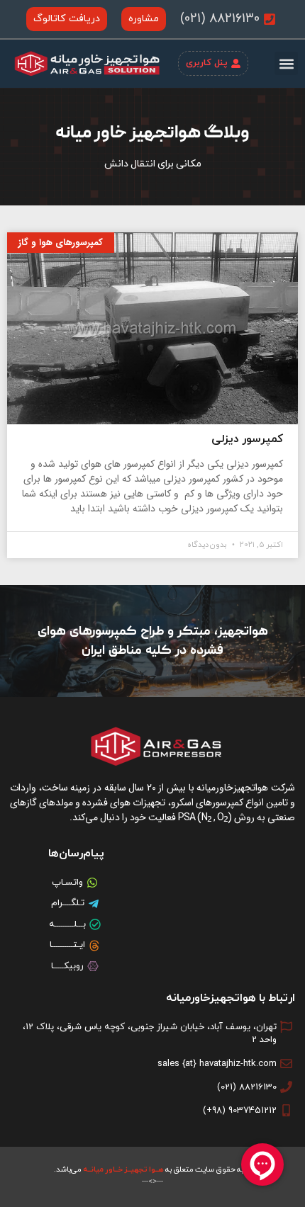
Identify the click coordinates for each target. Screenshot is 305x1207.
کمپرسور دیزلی (247, 439)
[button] (286, 63)
